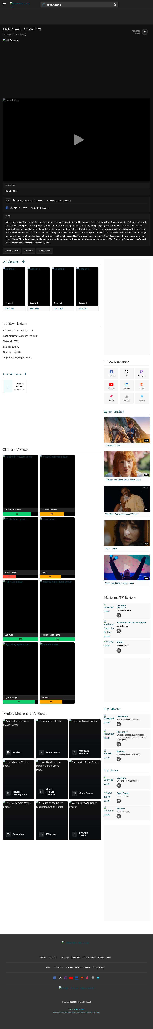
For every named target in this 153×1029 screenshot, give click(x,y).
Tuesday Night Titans (50, 635)
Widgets (142, 401)
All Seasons (11, 261)
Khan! (43, 572)
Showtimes (75, 957)
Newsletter (126, 401)
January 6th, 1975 (24, 200)
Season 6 (34, 303)
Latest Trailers (114, 411)
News (108, 957)
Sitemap (69, 967)
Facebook (7, 208)
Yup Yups (9, 635)
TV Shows (53, 957)
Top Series (111, 770)
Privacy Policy (98, 967)
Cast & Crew (12, 374)
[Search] (115, 4)
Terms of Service (82, 967)
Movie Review (122, 626)
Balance (44, 697)
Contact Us (58, 967)
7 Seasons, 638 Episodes (59, 200)
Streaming (64, 957)
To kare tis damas (49, 510)
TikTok (111, 401)
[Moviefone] (21, 4)
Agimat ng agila (11, 697)
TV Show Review (124, 610)
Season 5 (58, 303)
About (48, 967)
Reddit (15, 208)
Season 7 (9, 303)
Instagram (142, 376)
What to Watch (89, 957)
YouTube (111, 388)
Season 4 (83, 303)
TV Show (7, 34)
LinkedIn (127, 388)
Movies (43, 957)
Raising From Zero (13, 510)
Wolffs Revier (10, 572)
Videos (101, 957)
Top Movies (112, 708)
